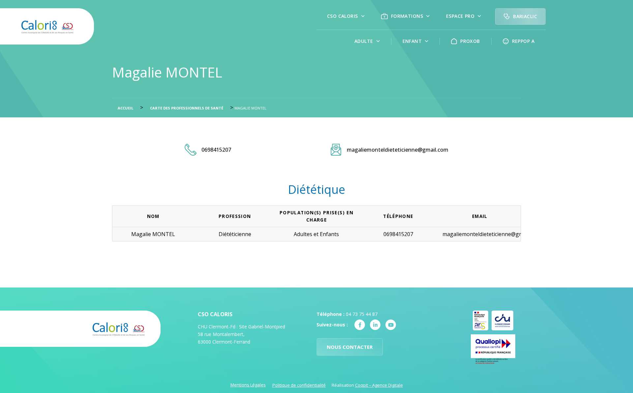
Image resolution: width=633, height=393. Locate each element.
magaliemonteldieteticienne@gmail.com (397, 149)
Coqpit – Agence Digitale (379, 385)
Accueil (125, 108)
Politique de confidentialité (299, 385)
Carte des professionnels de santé (186, 108)
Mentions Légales (248, 385)
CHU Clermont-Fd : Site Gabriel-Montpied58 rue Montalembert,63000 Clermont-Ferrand (241, 334)
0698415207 (216, 149)
